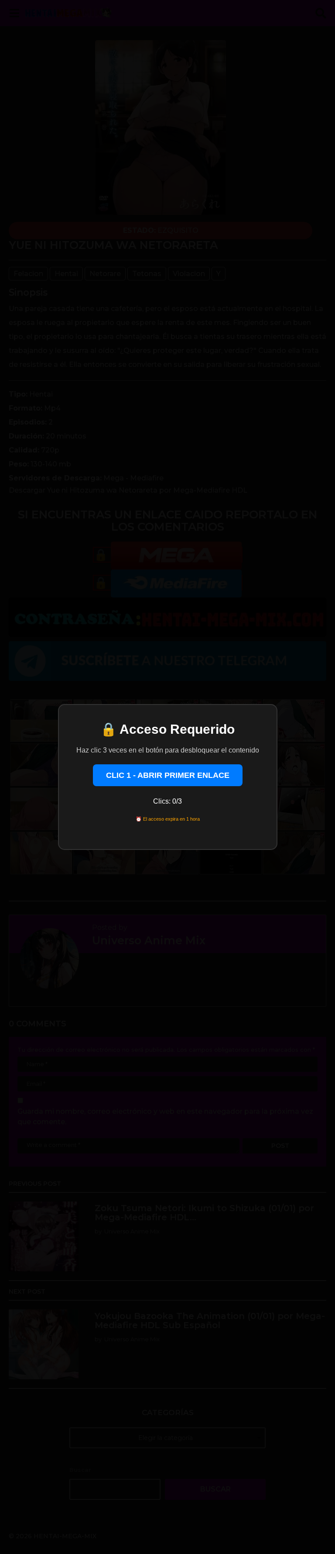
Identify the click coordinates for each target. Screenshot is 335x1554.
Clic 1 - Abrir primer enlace (167, 775)
